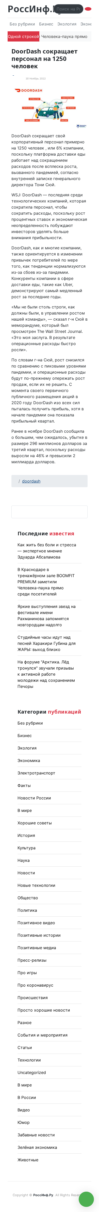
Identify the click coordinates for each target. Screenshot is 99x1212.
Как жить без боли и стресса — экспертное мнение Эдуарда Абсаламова (47, 551)
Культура (27, 847)
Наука (24, 860)
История (26, 835)
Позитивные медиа (37, 947)
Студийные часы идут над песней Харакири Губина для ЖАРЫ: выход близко (47, 643)
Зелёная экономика (37, 1147)
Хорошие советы (35, 822)
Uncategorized (32, 1072)
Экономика (29, 760)
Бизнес (46, 23)
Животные (28, 1159)
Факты (24, 785)
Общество (28, 897)
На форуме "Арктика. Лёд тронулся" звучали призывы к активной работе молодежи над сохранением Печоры (46, 674)
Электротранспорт (36, 772)
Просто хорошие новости (44, 1010)
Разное (24, 1022)
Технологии (29, 1060)
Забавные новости (36, 1134)
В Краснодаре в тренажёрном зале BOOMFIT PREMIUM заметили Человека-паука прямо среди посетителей (46, 581)
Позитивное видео (36, 922)
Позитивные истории (39, 935)
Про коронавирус (35, 985)
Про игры (27, 972)
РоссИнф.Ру (35, 9)
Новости (26, 872)
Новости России (34, 797)
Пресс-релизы (32, 960)
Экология (66, 23)
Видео (24, 1109)
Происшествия (33, 997)
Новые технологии (36, 885)
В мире (25, 810)
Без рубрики (22, 23)
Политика (27, 910)
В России (27, 1097)
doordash (31, 481)
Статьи (25, 1047)
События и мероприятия (43, 1035)
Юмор (24, 1122)
